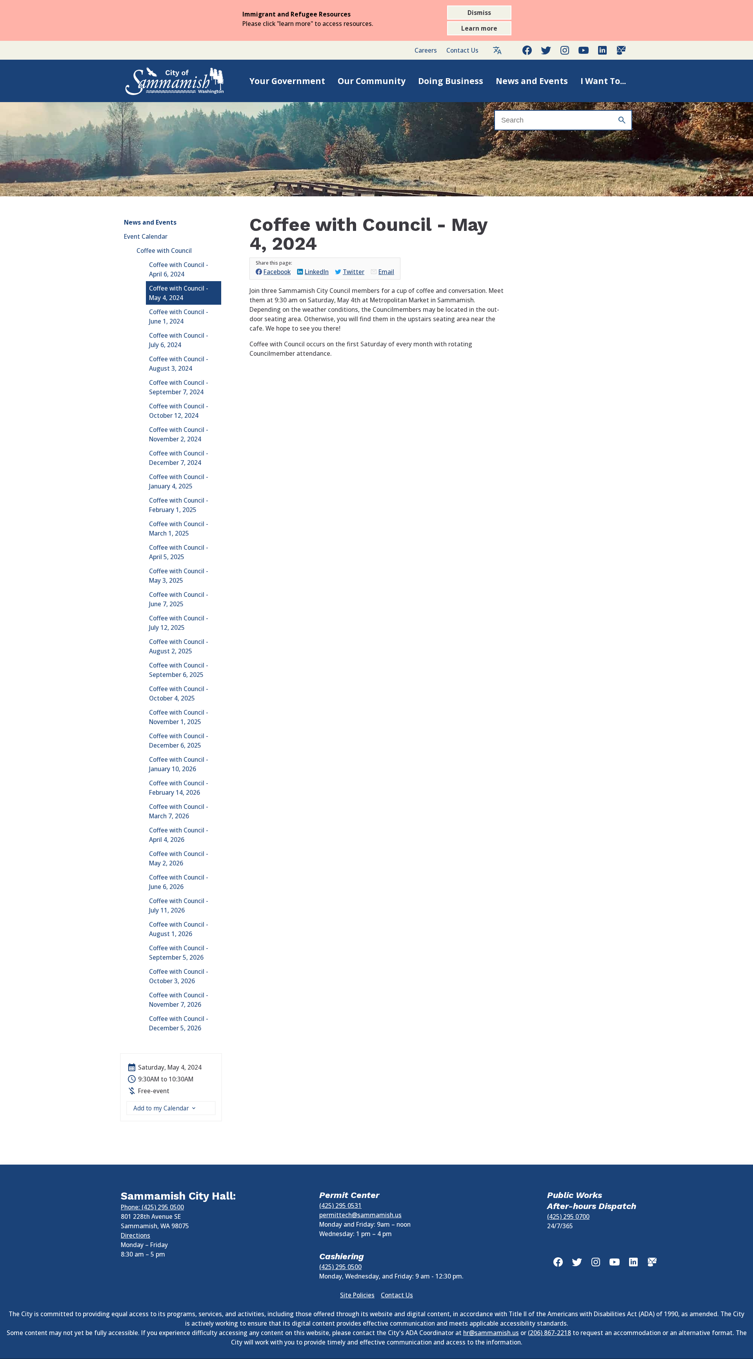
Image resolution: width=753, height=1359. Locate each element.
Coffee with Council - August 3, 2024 (178, 364)
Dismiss (479, 12)
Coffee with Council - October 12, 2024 (178, 411)
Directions (135, 1235)
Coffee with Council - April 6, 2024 (178, 269)
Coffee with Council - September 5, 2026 (178, 953)
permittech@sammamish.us (360, 1215)
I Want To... (603, 80)
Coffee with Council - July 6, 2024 (178, 340)
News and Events (532, 80)
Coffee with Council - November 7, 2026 (178, 1000)
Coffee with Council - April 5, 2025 (178, 552)
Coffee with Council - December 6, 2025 (178, 741)
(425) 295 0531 (340, 1205)
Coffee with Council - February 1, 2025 (178, 505)
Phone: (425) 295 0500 (152, 1207)
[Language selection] (497, 50)
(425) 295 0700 (568, 1216)
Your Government (287, 80)
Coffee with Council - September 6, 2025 (178, 670)
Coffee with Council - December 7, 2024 (178, 458)
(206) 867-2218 (549, 1332)
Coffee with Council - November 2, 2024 (178, 434)
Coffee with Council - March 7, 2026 (178, 811)
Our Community (372, 80)
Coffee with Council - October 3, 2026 (178, 976)
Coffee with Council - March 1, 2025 (178, 528)
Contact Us (462, 50)
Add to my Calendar (161, 1108)
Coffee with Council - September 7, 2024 (178, 387)
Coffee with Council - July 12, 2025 (178, 623)
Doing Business (450, 80)
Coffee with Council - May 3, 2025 (178, 576)
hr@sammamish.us (491, 1332)
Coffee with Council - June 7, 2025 (178, 599)
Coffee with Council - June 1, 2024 (178, 316)
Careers (426, 50)
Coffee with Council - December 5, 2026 (178, 1023)
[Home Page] (166, 81)
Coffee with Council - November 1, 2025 (178, 717)
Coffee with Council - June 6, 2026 (178, 882)
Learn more (479, 28)
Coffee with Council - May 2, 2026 (178, 858)
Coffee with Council (164, 250)
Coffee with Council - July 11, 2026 (178, 905)
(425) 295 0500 (340, 1266)
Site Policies (357, 1295)
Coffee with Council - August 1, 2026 (178, 929)
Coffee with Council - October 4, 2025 (178, 693)
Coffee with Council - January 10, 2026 (178, 764)
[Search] (622, 120)
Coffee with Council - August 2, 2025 (178, 646)
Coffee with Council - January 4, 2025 (178, 481)
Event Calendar (145, 236)
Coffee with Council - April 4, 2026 (178, 835)
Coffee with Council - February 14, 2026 (178, 788)
